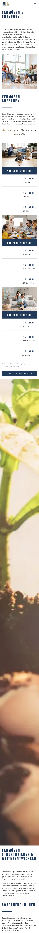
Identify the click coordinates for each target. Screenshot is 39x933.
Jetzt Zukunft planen (19, 373)
